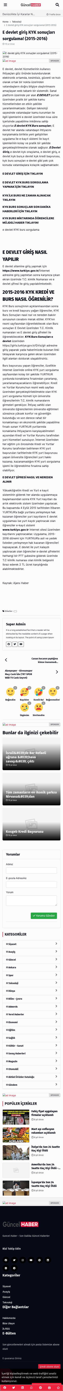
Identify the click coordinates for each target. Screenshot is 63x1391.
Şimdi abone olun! (49, 1366)
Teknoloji (13, 983)
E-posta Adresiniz (16, 878)
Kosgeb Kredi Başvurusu (24, 832)
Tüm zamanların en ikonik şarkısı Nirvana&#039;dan (31, 794)
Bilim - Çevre (15, 998)
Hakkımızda (9, 1318)
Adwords (13, 1006)
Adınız (9, 864)
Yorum (9, 892)
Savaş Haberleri (17, 1053)
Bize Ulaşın (9, 1323)
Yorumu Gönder (45, 915)
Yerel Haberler (16, 1014)
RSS (7, 1328)
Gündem (12, 1085)
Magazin (12, 1061)
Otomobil (13, 1069)
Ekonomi (13, 1022)
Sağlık (11, 1038)
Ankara (12, 967)
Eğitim (11, 1030)
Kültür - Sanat (15, 1045)
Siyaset (12, 944)
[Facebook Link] (8, 644)
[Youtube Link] (21, 644)
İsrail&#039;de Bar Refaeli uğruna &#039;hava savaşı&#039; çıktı (26, 757)
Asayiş (11, 951)
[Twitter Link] (14, 644)
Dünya (11, 991)
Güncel (12, 959)
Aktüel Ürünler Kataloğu (21, 1077)
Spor (10, 975)
